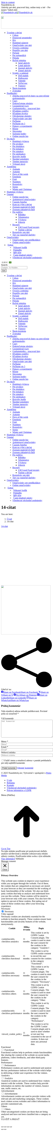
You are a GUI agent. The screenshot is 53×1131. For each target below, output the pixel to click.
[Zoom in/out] (11, 1126)
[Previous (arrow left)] (2, 1129)
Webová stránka (8, 752)
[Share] (5, 1126)
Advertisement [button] (7, 1091)
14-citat (4, 526)
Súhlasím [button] (20, 859)
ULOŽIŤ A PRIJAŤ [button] (10, 1119)
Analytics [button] (5, 1075)
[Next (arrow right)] (5, 1129)
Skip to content (8, 2)
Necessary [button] (5, 908)
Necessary (9, 911)
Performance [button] (6, 1062)
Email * (4, 747)
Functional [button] (6, 1047)
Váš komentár (7, 718)
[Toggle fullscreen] (8, 1126)
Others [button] (4, 1106)
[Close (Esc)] (2, 1126)
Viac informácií (8, 859)
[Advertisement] (26, 556)
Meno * (4, 741)
